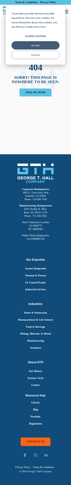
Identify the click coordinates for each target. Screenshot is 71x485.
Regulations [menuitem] (35, 423)
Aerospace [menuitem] (35, 347)
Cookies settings (35, 35)
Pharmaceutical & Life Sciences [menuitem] (35, 319)
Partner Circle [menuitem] (36, 378)
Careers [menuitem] (35, 385)
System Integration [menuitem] (35, 268)
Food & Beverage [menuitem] (35, 327)
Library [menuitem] (35, 402)
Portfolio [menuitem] (35, 416)
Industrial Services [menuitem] (35, 289)
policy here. (39, 26)
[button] (66, 11)
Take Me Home (35, 92)
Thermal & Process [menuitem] (35, 275)
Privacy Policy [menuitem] (48, 2)
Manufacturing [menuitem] (35, 340)
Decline (35, 54)
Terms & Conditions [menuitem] (26, 2)
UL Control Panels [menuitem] (35, 282)
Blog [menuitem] (35, 409)
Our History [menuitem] (35, 371)
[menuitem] (35, 395)
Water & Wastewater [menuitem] (35, 312)
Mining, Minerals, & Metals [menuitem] (35, 333)
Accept (35, 45)
